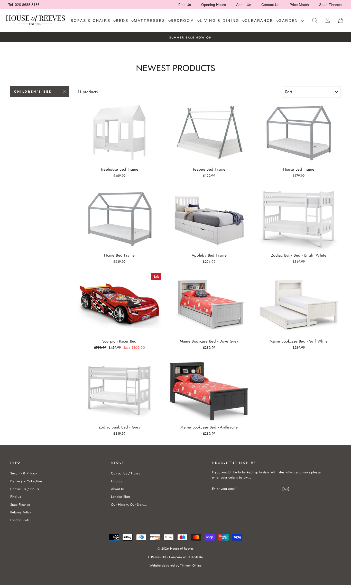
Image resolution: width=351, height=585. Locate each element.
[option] (175, 37)
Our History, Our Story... (129, 504)
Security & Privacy (23, 473)
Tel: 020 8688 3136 (24, 5)
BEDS (123, 20)
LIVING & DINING (220, 20)
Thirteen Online (190, 565)
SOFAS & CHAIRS (91, 20)
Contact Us (270, 5)
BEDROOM (183, 20)
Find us (15, 496)
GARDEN (289, 20)
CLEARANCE (260, 20)
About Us (243, 5)
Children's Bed (33, 91)
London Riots (20, 520)
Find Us (184, 5)
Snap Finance (330, 5)
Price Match (299, 5)
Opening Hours (213, 5)
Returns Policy (20, 512)
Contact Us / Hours (24, 488)
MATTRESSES (150, 20)
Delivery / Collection (26, 481)
